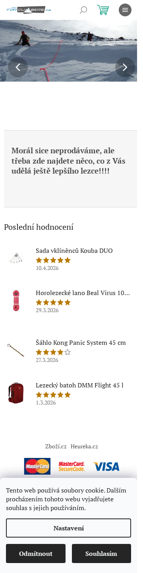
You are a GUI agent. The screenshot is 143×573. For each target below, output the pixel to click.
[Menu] (125, 10)
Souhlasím (101, 553)
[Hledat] (83, 10)
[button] (10, 67)
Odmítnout (35, 553)
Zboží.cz (56, 446)
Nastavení (69, 528)
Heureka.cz (84, 446)
